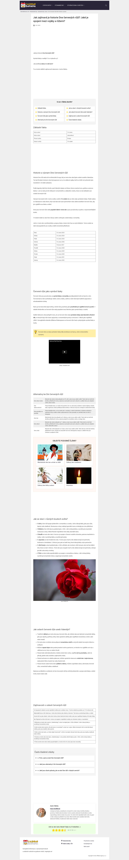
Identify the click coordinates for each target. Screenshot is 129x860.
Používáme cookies (89, 841)
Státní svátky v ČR (67, 843)
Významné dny (59, 5)
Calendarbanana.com (24, 11)
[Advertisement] (64, 38)
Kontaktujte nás (88, 843)
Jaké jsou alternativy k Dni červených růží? (52, 764)
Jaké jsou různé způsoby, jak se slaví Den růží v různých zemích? (59, 770)
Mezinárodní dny (33, 11)
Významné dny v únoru (42, 11)
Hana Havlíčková (55, 808)
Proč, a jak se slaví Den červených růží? (51, 758)
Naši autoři (87, 846)
